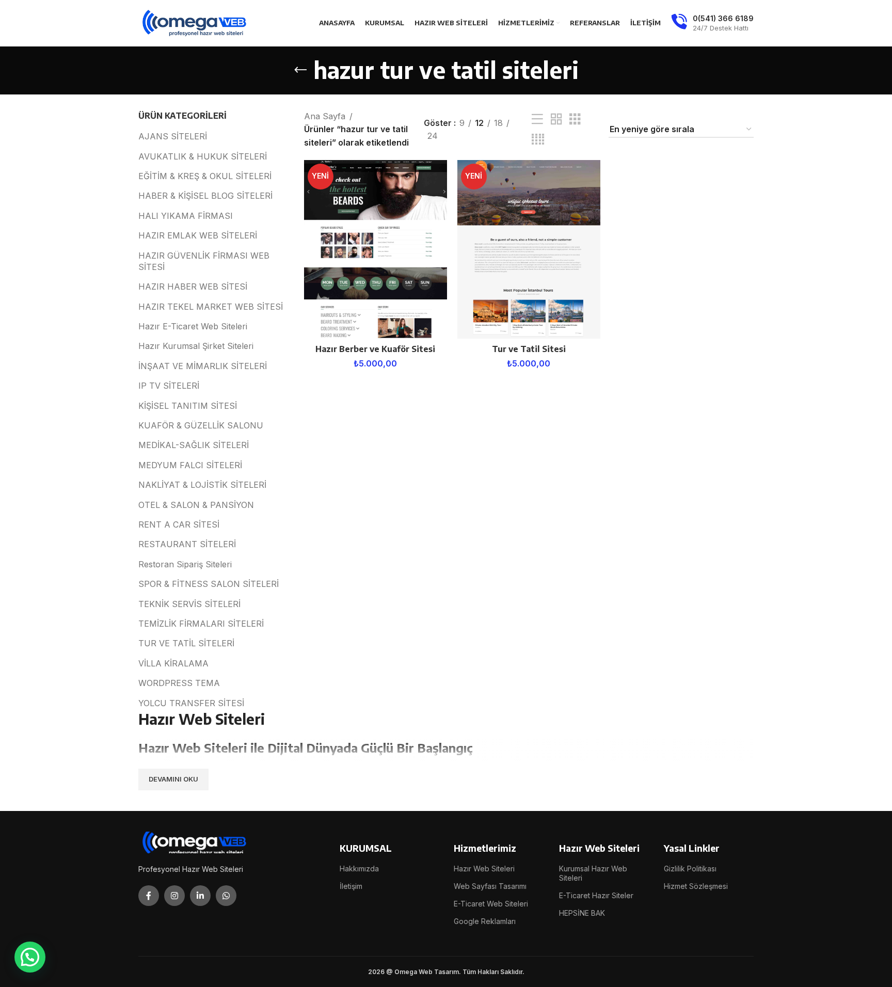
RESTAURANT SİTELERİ (187, 544)
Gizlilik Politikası (690, 868)
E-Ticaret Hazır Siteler (596, 895)
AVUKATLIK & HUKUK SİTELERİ (202, 156)
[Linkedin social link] (200, 895)
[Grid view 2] (556, 119)
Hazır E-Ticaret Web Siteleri (192, 326)
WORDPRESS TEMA (179, 683)
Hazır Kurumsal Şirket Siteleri (195, 346)
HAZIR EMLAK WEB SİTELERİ (197, 235)
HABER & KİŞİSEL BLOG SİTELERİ (205, 195)
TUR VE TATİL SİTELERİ (186, 643)
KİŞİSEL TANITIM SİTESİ (187, 406)
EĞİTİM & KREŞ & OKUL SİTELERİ (205, 176)
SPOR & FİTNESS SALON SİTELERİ (208, 584)
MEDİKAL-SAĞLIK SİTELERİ (193, 445)
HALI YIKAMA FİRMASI (185, 216)
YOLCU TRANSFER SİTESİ (191, 703)
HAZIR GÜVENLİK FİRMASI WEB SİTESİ (203, 261)
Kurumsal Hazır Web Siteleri (593, 873)
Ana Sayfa (324, 116)
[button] (29, 957)
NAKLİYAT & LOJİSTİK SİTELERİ (202, 485)
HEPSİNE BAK (582, 913)
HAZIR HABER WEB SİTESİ (192, 286)
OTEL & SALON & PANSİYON (196, 505)
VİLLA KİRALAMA (173, 663)
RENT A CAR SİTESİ (178, 524)
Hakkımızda (359, 868)
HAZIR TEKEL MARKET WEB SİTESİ (210, 306)
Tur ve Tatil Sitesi (529, 349)
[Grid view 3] (575, 119)
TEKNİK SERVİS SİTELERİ (189, 604)
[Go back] (300, 70)
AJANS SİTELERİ (172, 136)
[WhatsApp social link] (226, 895)
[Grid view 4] (538, 139)
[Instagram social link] (174, 895)
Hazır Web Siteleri (484, 868)
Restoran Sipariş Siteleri (185, 564)
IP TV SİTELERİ (168, 385)
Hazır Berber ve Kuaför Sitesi (375, 349)
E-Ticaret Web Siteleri (491, 903)
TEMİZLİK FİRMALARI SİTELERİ (201, 623)
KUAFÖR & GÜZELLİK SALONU (200, 425)
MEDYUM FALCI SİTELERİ (190, 465)
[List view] (537, 119)
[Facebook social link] (148, 895)
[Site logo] (195, 22)
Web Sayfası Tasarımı (490, 886)
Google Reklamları (485, 921)
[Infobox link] (712, 23)
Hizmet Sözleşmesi (696, 886)
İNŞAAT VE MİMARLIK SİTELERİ (202, 366)
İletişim (351, 886)
